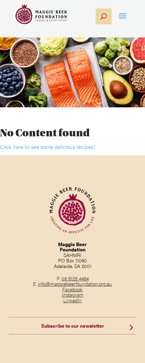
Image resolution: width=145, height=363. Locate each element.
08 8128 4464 (75, 278)
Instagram (72, 294)
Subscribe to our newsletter (72, 325)
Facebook (72, 289)
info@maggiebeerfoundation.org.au (75, 283)
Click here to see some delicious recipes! (47, 147)
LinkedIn (72, 300)
